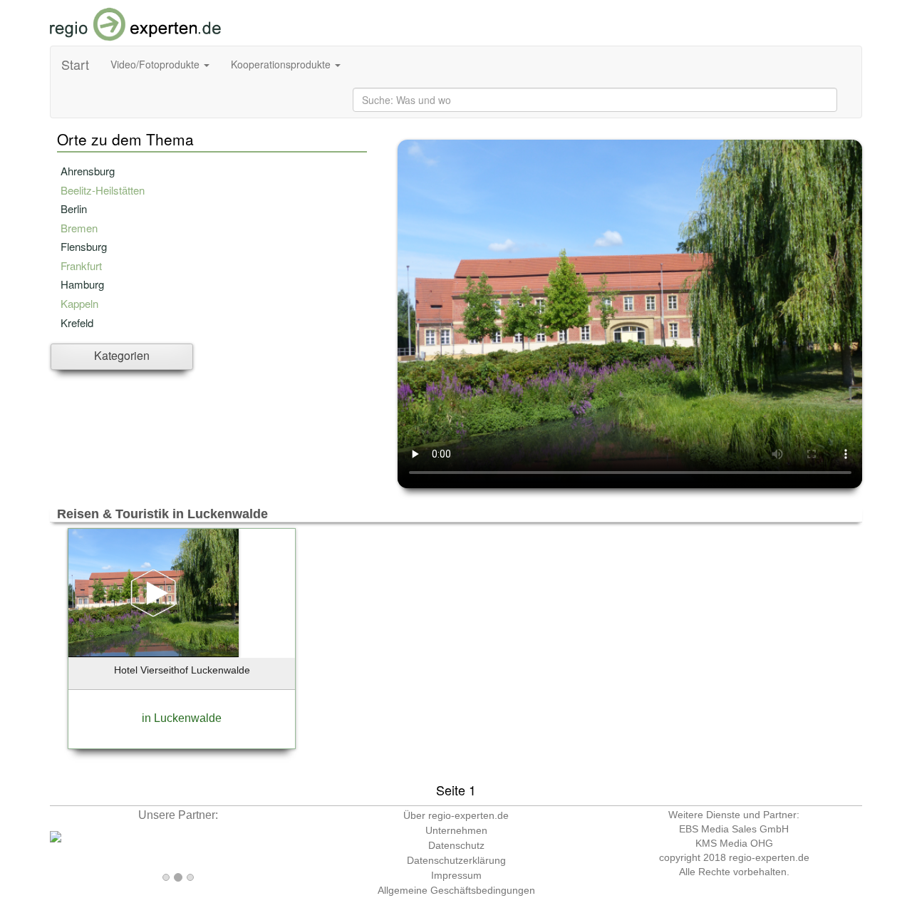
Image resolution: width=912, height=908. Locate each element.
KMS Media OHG (734, 843)
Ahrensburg (88, 170)
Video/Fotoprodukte (156, 64)
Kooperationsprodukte (282, 64)
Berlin (74, 208)
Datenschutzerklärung (456, 860)
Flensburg (84, 246)
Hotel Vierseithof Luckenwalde (182, 670)
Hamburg (82, 284)
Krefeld (77, 322)
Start (75, 64)
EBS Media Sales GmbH (734, 829)
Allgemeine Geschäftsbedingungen (456, 890)
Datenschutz (456, 845)
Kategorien (122, 355)
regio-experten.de (769, 857)
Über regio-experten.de (456, 815)
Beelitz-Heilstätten (103, 189)
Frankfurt (81, 265)
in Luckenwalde (182, 718)
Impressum (456, 875)
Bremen (79, 227)
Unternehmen (456, 830)
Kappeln (79, 303)
